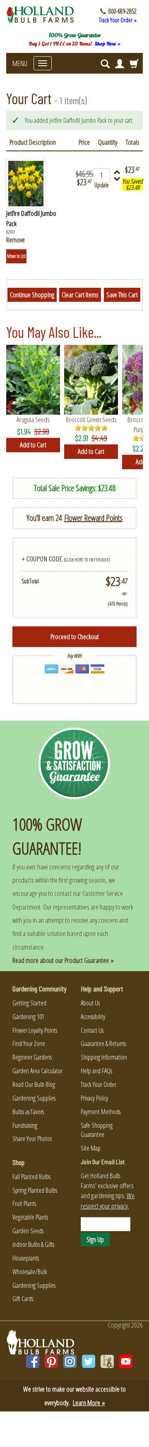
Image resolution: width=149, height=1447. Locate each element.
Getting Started (29, 1003)
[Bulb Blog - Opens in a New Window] (107, 1361)
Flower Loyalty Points (34, 1030)
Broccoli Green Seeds (91, 419)
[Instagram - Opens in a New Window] (70, 1361)
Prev (12, 406)
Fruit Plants (24, 1203)
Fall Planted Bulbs (31, 1176)
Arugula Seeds (33, 419)
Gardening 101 (28, 1016)
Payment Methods (100, 1111)
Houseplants (25, 1258)
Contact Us (92, 1030)
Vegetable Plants (30, 1217)
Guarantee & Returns (103, 1043)
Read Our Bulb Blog (33, 1084)
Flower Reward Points (93, 517)
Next (136, 406)
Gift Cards (22, 1298)
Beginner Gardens (32, 1057)
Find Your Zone (28, 1043)
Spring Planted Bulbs (34, 1190)
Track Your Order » (118, 20)
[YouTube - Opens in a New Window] (125, 1361)
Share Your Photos (32, 1138)
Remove (15, 239)
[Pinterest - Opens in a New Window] (51, 1361)
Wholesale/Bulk (29, 1271)
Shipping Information (104, 1057)
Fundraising (24, 1125)
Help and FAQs (96, 1070)
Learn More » (89, 1402)
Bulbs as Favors (28, 1111)
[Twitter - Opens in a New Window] (88, 1361)
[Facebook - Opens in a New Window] (32, 1361)
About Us (90, 1003)
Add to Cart (33, 444)
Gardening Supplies (33, 1098)
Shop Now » (107, 44)
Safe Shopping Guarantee (97, 1130)
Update (101, 185)
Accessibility (93, 1016)
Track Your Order (98, 1084)
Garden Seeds (27, 1230)
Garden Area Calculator (37, 1070)
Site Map (91, 1148)
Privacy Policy (94, 1098)
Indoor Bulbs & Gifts (33, 1244)
